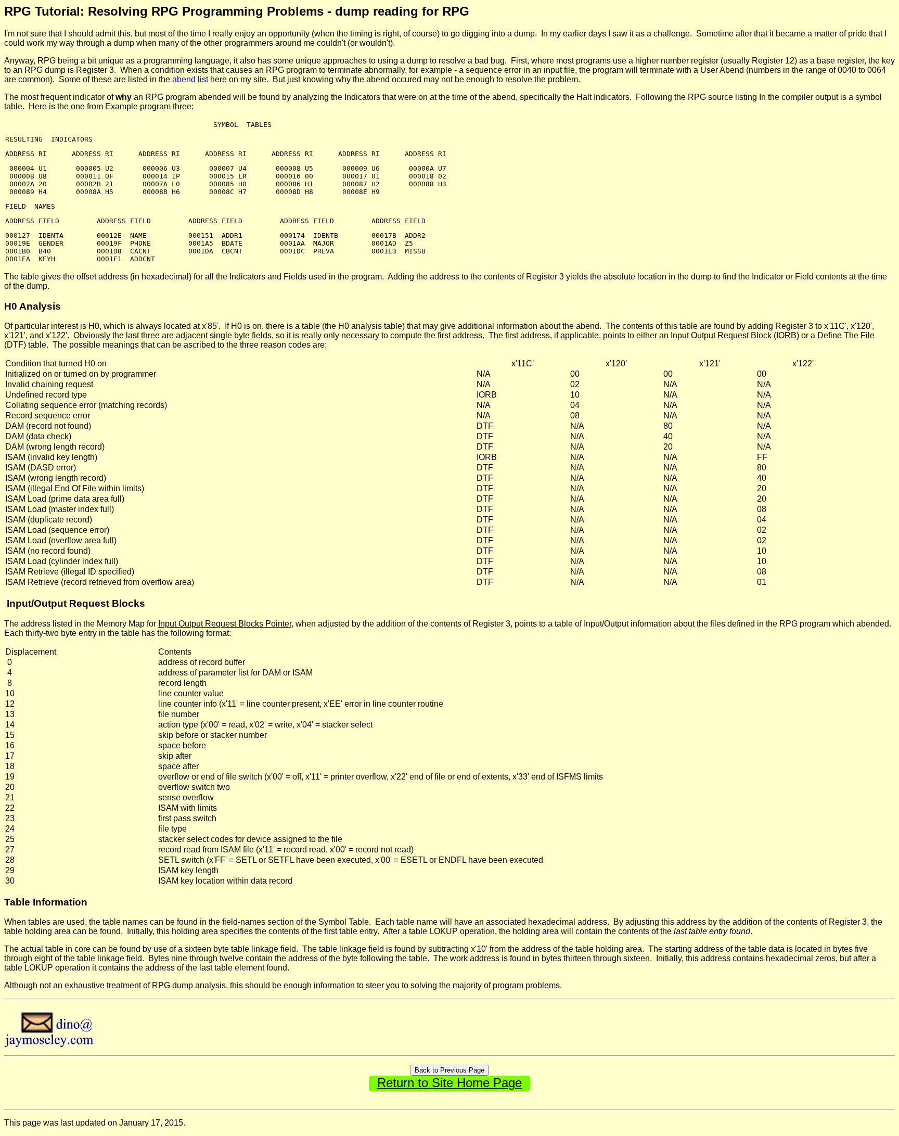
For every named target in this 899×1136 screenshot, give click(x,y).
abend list (190, 79)
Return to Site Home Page (449, 1083)
